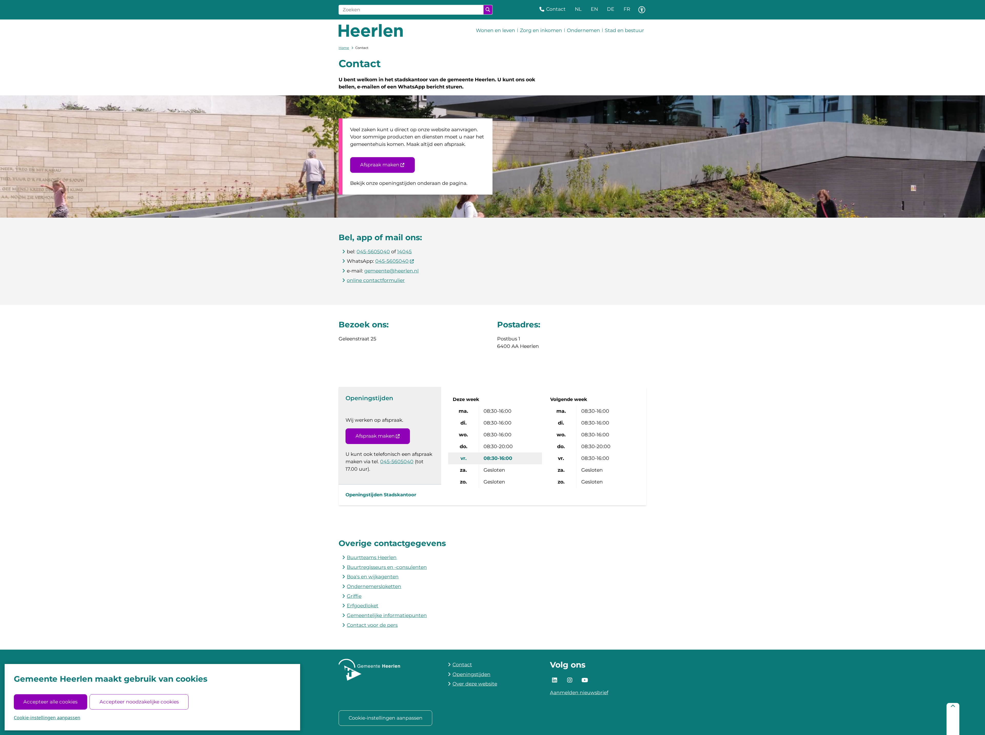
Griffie (354, 596)
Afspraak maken (379, 165)
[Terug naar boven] (953, 719)
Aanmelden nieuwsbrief (579, 693)
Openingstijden (471, 674)
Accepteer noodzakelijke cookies (139, 702)
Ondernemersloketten (374, 586)
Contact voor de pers (372, 625)
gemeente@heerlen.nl (391, 271)
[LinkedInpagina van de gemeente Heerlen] (554, 680)
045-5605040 (373, 252)
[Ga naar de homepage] (371, 30)
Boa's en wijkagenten (373, 577)
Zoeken (488, 9)
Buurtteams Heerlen (372, 557)
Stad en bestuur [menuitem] (624, 30)
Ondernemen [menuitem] (583, 30)
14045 (404, 252)
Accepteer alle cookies (50, 702)
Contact (462, 665)
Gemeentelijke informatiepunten (387, 615)
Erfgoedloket (362, 606)
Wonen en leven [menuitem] (495, 30)
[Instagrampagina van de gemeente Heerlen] (569, 680)
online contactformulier (376, 280)
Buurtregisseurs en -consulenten (387, 567)
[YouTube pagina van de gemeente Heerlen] (584, 680)
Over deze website (474, 684)
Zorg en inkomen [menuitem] (541, 30)
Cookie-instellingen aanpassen (47, 717)
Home (344, 48)
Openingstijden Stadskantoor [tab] (381, 494)
